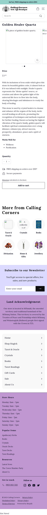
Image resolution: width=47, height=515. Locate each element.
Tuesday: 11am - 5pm (10, 406)
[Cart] (38, 9)
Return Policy (27, 497)
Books (4, 439)
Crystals (5, 443)
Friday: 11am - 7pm (9, 417)
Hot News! (4, 513)
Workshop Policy (8, 501)
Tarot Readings (8, 454)
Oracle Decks (7, 446)
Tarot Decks (7, 450)
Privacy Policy (23, 501)
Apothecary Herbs (9, 435)
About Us (6, 472)
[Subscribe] (40, 288)
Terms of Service (8, 504)
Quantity (6, 156)
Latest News (7, 464)
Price (4, 71)
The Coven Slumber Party (12, 468)
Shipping (5, 180)
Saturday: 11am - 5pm (10, 421)
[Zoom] (37, 60)
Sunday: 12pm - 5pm (10, 425)
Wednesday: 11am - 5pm (12, 410)
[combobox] (23, 16)
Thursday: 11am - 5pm (11, 413)
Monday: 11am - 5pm (10, 402)
